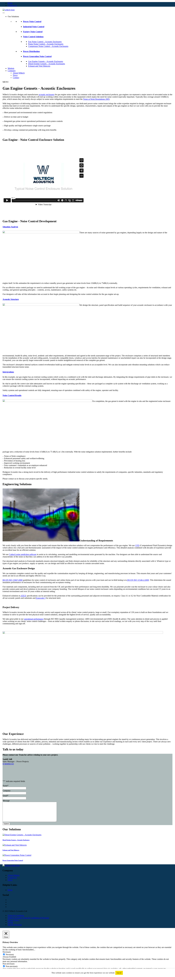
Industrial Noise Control (33, 27)
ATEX (23, 596)
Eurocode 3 (40, 598)
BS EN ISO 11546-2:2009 (138, 580)
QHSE (10, 922)
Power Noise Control (32, 21)
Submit (6, 824)
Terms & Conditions (16, 916)
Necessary (10, 954)
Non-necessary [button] (9, 964)
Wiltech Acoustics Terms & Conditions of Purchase (28, 918)
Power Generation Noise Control (37, 56)
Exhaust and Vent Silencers (39, 66)
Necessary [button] (7, 952)
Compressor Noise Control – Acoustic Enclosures (48, 46)
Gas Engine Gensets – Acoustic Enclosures (45, 61)
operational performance (34, 619)
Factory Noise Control (32, 32)
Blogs (10, 3)
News (15, 75)
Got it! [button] (119, 973)
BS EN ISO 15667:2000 (13, 580)
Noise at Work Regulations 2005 (96, 99)
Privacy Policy (13, 920)
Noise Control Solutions (33, 37)
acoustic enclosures (46, 94)
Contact (16, 77)
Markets (11, 68)
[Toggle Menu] (4, 12)
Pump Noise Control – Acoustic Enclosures (45, 44)
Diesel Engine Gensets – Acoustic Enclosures (46, 64)
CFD (137, 545)
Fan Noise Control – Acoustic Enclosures (45, 42)
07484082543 (8, 764)
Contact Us (12, 5)
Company (12, 71)
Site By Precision (15, 925)
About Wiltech (19, 73)
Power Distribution (31, 51)
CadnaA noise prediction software (22, 554)
